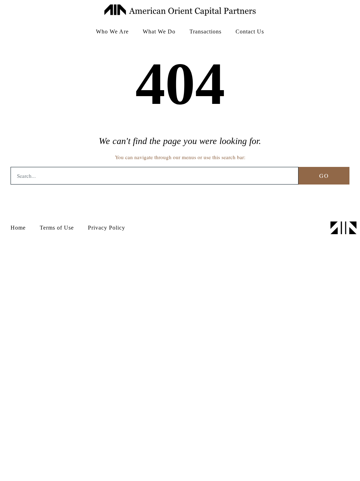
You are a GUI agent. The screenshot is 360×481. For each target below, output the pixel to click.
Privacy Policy (106, 228)
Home (18, 228)
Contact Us (250, 32)
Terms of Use (57, 228)
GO (324, 175)
